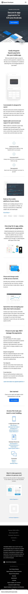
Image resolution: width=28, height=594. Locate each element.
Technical (13, 445)
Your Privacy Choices (14, 569)
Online (13, 499)
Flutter (13, 431)
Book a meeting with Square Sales (9, 591)
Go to (6, 212)
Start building (14, 22)
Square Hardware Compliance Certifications (14, 587)
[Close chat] (26, 592)
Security (14, 575)
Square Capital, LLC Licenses (14, 582)
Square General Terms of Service (14, 571)
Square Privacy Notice (14, 573)
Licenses (14, 580)
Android (13, 430)
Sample (13, 446)
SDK (13, 425)
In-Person (13, 517)
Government (14, 578)
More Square (13, 532)
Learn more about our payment (13, 381)
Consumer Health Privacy (14, 584)
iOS (13, 428)
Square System (13, 448)
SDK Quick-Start (13, 426)
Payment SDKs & (13, 530)
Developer (13, 463)
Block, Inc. (14, 589)
